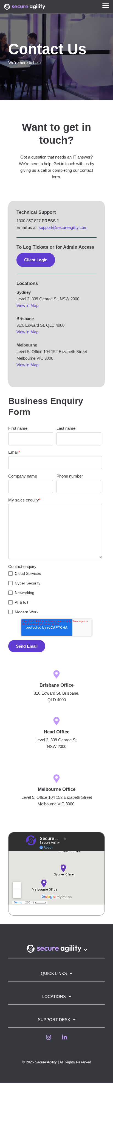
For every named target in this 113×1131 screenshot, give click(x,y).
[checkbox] (55, 592)
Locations (54, 996)
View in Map (27, 305)
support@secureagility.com (63, 227)
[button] (105, 5)
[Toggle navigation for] (56, 951)
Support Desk (54, 1019)
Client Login (35, 259)
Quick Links (54, 973)
